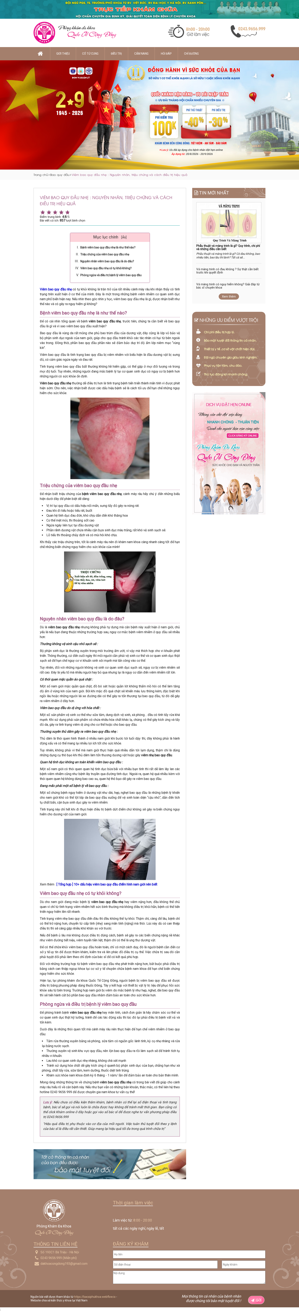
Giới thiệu (63, 53)
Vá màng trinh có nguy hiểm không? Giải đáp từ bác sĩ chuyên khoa (228, 286)
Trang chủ (41, 174)
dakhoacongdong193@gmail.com (63, 1264)
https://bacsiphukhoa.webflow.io (95, 1296)
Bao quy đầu (60, 174)
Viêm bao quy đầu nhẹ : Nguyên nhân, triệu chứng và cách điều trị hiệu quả (129, 174)
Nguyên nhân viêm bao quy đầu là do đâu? (107, 261)
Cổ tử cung (90, 53)
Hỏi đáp (166, 53)
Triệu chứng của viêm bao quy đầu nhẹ (104, 254)
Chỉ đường (191, 53)
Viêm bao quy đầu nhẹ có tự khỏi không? (106, 268)
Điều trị (116, 53)
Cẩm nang (141, 53)
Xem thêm (229, 296)
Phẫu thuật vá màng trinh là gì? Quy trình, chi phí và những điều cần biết (228, 247)
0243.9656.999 (51, 1258)
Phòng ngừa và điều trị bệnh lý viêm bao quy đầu (111, 275)
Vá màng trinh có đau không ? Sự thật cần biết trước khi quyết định (227, 271)
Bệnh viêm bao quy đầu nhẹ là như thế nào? (107, 247)
